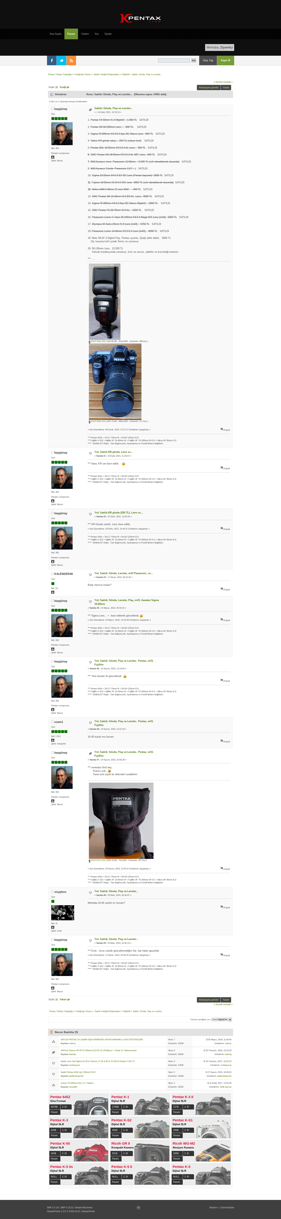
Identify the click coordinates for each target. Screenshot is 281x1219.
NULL (54, 1176)
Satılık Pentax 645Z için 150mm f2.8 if (78, 1072)
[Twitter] (61, 60)
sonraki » (228, 82)
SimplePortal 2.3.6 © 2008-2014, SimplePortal (71, 1211)
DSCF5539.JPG (98, 421)
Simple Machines (84, 1207)
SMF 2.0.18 (53, 1207)
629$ (53, 1130)
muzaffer (73, 1087)
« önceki (218, 82)
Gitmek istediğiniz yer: (200, 1019)
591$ (114, 1153)
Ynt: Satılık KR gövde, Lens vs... (113, 452)
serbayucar (74, 1065)
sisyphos (60, 891)
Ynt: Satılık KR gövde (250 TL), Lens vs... (118, 512)
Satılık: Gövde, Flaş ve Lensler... (113, 108)
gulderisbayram (76, 1076)
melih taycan (225, 1087)
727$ (176, 1107)
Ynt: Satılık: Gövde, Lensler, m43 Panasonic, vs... (123, 573)
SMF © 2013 (66, 1207)
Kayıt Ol (225, 60)
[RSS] (71, 60)
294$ (53, 1153)
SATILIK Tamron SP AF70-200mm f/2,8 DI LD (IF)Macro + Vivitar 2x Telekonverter (99, 1050)
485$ (114, 1130)
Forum (54, 1112)
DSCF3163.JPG (98, 341)
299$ (176, 1130)
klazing (72, 1054)
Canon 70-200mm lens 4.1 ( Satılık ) (77, 1083)
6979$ (54, 1107)
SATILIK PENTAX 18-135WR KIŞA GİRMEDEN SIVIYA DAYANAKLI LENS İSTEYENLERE (102, 1039)
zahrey (72, 1043)
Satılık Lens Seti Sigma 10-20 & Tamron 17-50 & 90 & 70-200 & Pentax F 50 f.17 (98, 1061)
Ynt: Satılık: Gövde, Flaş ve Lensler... (116, 891)
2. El (64, 1107)
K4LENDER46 (63, 573)
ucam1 (58, 721)
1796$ (115, 1107)
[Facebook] (52, 60)
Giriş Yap (208, 60)
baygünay (60, 108)
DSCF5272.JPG (98, 860)
